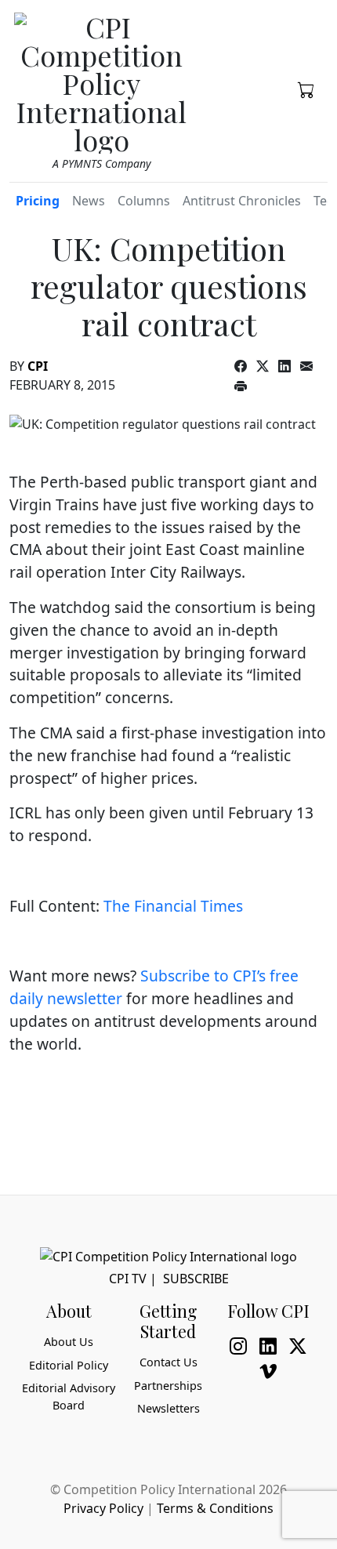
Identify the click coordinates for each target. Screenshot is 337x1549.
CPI (37, 366)
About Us (68, 1341)
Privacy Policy (103, 1508)
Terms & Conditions (215, 1508)
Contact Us (168, 1362)
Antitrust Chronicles (242, 200)
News (88, 200)
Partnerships (168, 1385)
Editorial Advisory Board (68, 1396)
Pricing (38, 200)
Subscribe (196, 1278)
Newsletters (168, 1408)
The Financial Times (173, 905)
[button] (306, 88)
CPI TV (128, 1278)
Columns (144, 200)
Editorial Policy (68, 1365)
